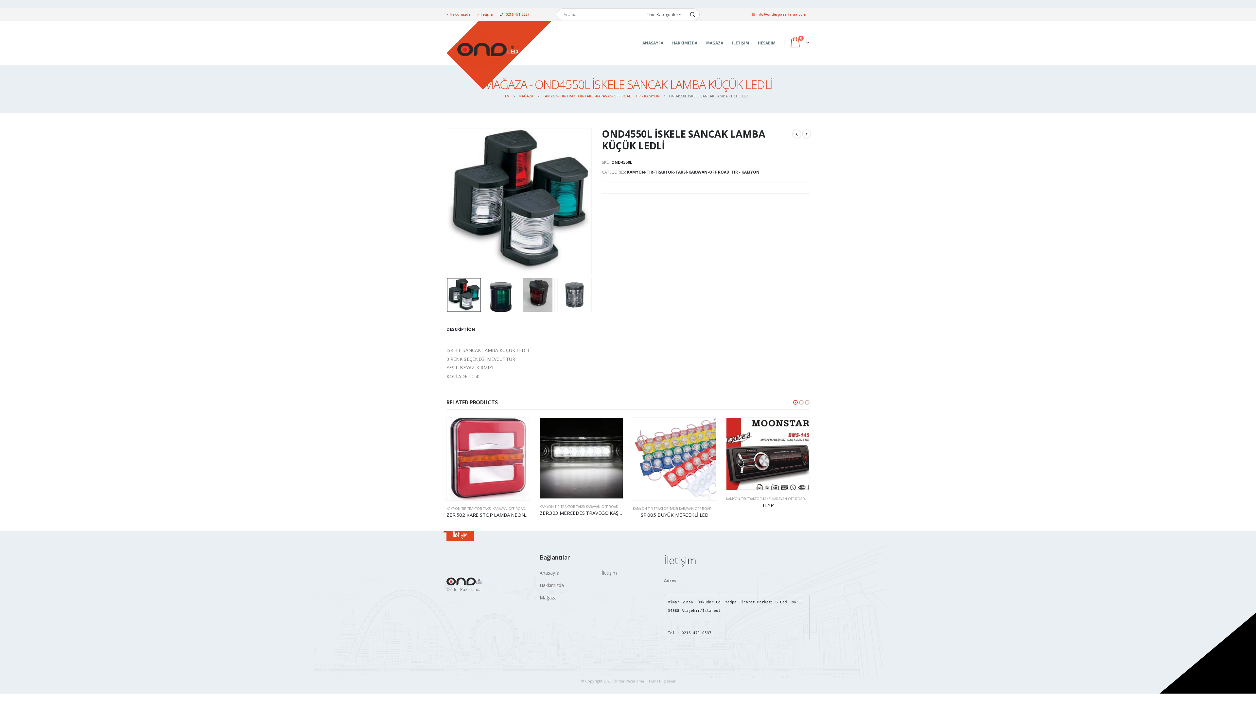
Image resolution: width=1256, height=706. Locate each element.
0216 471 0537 (517, 14)
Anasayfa (652, 43)
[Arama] (692, 14)
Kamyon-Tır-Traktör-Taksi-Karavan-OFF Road (678, 172)
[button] (795, 402)
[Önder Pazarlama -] (499, 55)
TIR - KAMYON (745, 172)
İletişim (486, 14)
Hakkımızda (460, 14)
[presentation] (448, 202)
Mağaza (714, 43)
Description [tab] (460, 329)
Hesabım (767, 43)
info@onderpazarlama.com (781, 14)
